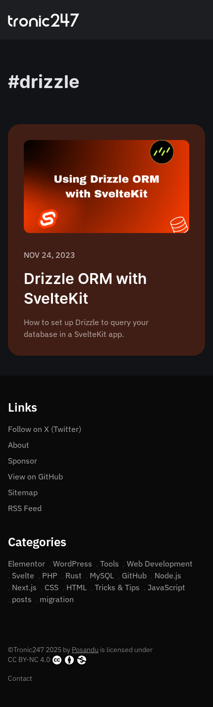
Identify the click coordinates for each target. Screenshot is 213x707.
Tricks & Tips (117, 587)
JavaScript (166, 587)
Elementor (26, 563)
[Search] (189, 20)
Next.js (24, 587)
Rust (73, 575)
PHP (49, 575)
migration (57, 599)
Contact (20, 678)
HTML (76, 587)
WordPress (72, 563)
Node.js (168, 575)
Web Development (160, 563)
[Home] (43, 20)
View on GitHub (35, 476)
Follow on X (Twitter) (44, 429)
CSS (51, 587)
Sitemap (23, 492)
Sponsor (22, 461)
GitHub (134, 575)
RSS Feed (25, 508)
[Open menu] (201, 20)
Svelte (23, 575)
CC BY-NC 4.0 (29, 659)
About (18, 445)
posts (22, 599)
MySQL (102, 575)
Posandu (85, 649)
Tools (109, 563)
